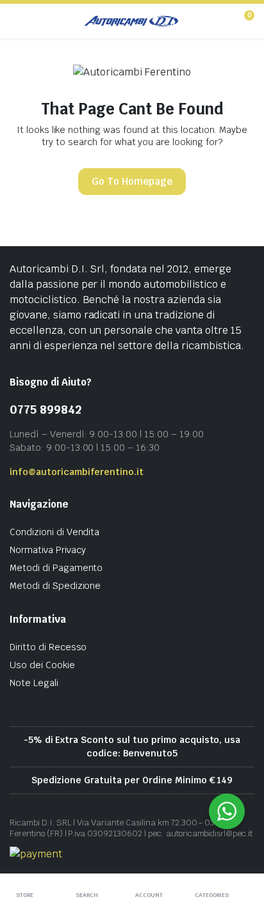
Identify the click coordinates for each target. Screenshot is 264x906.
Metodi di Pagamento (56, 568)
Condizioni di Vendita (54, 532)
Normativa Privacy (48, 550)
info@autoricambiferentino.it (77, 472)
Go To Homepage (132, 181)
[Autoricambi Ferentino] (131, 21)
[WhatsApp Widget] (227, 811)
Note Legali (34, 683)
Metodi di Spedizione (55, 585)
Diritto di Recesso (48, 647)
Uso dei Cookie (42, 665)
